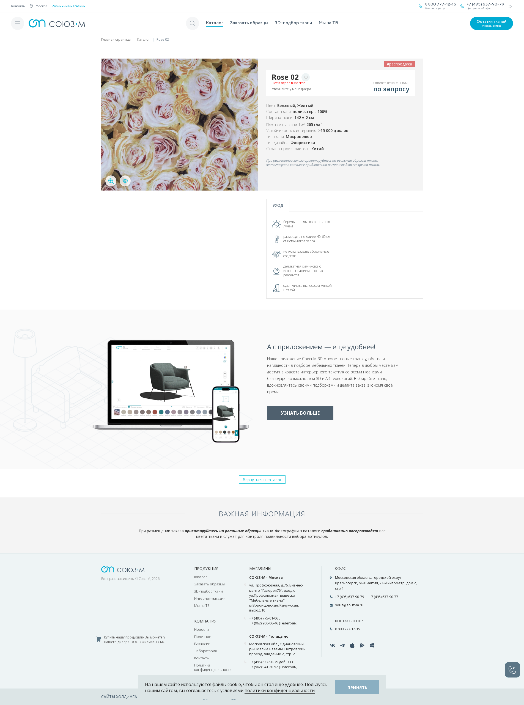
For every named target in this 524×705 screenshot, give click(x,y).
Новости (201, 629)
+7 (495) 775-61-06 (263, 618)
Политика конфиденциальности (213, 667)
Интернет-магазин (210, 598)
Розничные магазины (69, 6)
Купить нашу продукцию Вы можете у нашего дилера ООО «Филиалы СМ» (134, 639)
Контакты (18, 6)
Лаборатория (205, 650)
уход (278, 205)
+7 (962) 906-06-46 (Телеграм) (273, 623)
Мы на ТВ (328, 22)
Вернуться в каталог (262, 479)
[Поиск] (192, 23)
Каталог (214, 22)
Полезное (202, 636)
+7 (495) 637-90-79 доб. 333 (271, 661)
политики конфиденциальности (280, 690)
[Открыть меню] (17, 23)
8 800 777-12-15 (347, 628)
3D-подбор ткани (293, 22)
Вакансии (202, 643)
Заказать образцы (249, 22)
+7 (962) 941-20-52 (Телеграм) (273, 666)
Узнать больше (300, 413)
